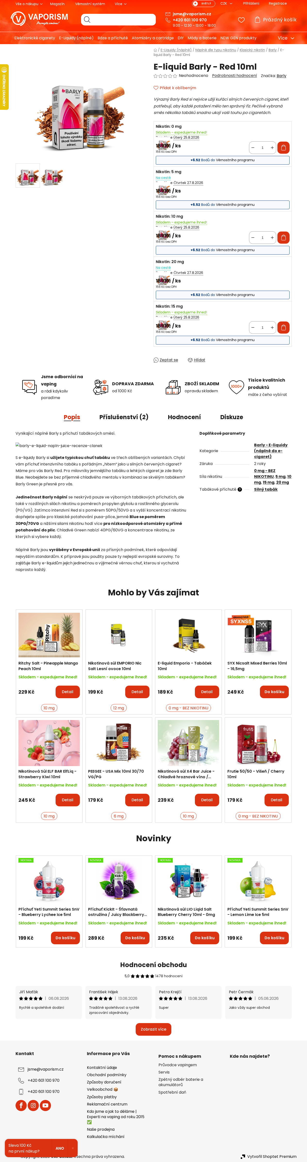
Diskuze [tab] (231, 417)
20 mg (282, 482)
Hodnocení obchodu (153, 965)
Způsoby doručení (104, 1082)
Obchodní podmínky (106, 1075)
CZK (224, 3)
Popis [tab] (72, 417)
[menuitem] (33, 38)
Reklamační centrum (107, 1104)
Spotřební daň (172, 1092)
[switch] (203, 3)
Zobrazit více (153, 1029)
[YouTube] (45, 1105)
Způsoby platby (102, 1097)
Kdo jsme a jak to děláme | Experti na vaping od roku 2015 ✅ (115, 1117)
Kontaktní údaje (102, 1067)
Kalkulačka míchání (105, 1136)
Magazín (57, 3)
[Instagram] (33, 1105)
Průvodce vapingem (177, 1065)
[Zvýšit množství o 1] (272, 148)
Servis (164, 1072)
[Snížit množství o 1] (253, 148)
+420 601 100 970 (190, 20)
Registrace (278, 3)
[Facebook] (21, 1105)
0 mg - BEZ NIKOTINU (264, 473)
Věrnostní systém (90, 3)
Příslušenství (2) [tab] (124, 417)
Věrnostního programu (235, 160)
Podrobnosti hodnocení (234, 75)
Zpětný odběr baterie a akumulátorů (180, 1082)
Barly (281, 76)
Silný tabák (266, 489)
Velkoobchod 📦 (102, 1089)
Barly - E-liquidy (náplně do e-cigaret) (271, 450)
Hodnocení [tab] (184, 417)
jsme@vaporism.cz (192, 14)
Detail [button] (67, 692)
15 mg (268, 482)
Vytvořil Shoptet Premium (272, 1156)
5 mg (280, 476)
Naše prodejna (101, 1129)
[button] (49, 689)
